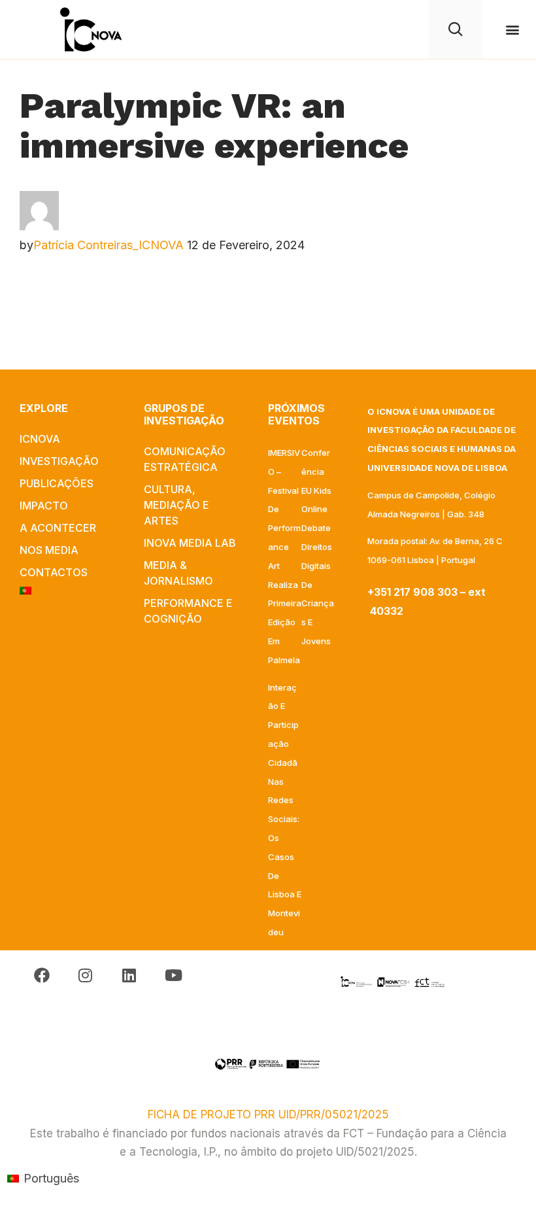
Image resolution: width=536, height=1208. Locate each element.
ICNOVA (40, 438)
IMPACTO (44, 505)
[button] (512, 30)
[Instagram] (85, 975)
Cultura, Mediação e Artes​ (176, 505)
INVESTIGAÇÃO (59, 461)
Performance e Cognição (188, 610)
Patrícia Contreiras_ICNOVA (108, 245)
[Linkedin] (129, 975)
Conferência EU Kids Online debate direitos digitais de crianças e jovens (317, 546)
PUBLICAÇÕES (56, 483)
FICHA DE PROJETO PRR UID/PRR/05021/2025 (268, 1114)
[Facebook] (41, 975)
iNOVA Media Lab (190, 542)
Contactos (54, 572)
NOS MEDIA (49, 550)
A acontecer (58, 527)
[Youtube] (173, 975)
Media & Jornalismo (178, 573)
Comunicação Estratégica (185, 459)
